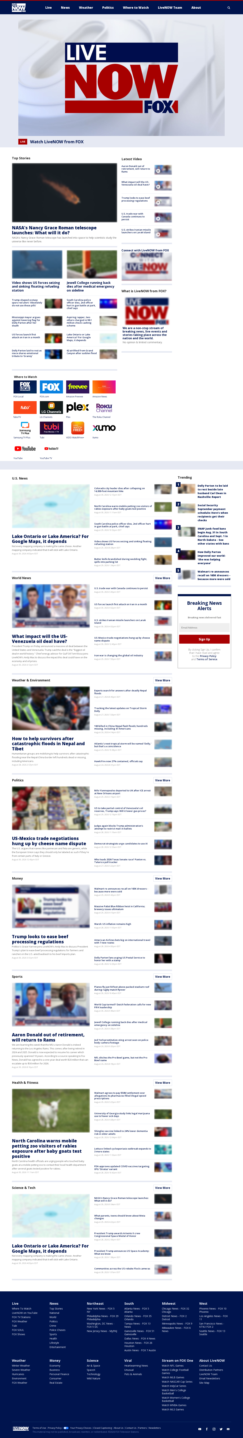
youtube (200, 1429)
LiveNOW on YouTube (25, 1313)
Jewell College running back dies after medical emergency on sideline (90, 286)
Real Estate (55, 1382)
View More (162, 578)
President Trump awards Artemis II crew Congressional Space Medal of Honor (117, 1235)
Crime (52, 1325)
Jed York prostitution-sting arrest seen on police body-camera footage (121, 1041)
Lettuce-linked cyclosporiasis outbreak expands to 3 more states (122, 1150)
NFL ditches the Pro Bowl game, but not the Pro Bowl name (120, 1059)
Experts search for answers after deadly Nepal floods (120, 692)
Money (17, 878)
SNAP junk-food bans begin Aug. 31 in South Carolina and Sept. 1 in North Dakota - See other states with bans (213, 536)
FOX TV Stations (21, 1317)
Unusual (129, 1370)
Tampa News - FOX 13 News (137, 1325)
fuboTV (17, 417)
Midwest (169, 1303)
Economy (54, 1365)
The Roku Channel (101, 417)
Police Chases (57, 1330)
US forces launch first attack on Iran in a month (26, 336)
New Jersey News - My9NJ (102, 1331)
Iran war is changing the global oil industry (118, 655)
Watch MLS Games (173, 1409)
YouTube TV (46, 458)
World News (21, 578)
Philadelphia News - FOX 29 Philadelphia (102, 1317)
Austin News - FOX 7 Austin (140, 1350)
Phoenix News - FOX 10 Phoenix (212, 1310)
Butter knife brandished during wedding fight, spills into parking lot (120, 560)
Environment (19, 1378)
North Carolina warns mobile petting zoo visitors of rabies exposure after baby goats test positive (123, 507)
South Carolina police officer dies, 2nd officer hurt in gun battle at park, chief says (81, 304)
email (228, 1429)
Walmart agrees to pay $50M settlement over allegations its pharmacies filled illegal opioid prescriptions (120, 1095)
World (52, 1317)
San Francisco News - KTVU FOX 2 (211, 1325)
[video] (163, 170)
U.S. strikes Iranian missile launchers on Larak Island (136, 231)
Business (54, 1370)
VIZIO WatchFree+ (75, 437)
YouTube (18, 458)
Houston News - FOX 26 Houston (138, 1344)
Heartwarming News (136, 1365)
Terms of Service (206, 659)
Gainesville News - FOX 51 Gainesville (139, 1332)
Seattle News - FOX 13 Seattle (212, 1332)
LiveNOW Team (208, 1374)
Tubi (42, 437)
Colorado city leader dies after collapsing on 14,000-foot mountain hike (119, 490)
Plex (68, 417)
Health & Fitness (25, 1082)
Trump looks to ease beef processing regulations (136, 199)
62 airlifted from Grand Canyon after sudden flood (82, 352)
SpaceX (91, 1370)
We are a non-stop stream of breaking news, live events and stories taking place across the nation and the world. (145, 333)
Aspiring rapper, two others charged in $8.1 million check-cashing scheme (79, 321)
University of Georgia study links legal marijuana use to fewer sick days (122, 1115)
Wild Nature (93, 1378)
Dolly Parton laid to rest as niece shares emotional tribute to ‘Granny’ (27, 353)
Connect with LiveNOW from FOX (145, 250)
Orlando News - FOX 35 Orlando (138, 1317)
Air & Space (93, 1365)
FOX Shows (18, 1334)
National (54, 1313)
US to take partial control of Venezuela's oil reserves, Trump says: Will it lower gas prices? (120, 809)
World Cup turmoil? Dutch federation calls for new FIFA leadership (122, 1006)
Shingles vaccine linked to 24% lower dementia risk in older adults (121, 1132)
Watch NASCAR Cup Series (177, 1381)
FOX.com (44, 396)
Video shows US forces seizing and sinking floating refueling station (36, 286)
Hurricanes (18, 1374)
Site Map (204, 1382)
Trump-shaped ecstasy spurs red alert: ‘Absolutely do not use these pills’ (27, 302)
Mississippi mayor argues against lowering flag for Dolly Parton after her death (26, 321)
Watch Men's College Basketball (174, 1391)
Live (15, 1303)
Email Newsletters (209, 1378)
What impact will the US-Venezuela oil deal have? (136, 183)
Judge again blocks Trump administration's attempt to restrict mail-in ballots (118, 827)
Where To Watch (21, 1308)
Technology (93, 1374)
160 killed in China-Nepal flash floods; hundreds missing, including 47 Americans (121, 727)
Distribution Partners (211, 1370)
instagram (214, 1429)
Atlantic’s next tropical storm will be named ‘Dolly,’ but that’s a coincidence (122, 745)
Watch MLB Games (173, 1377)
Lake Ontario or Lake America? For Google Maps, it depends (79, 337)
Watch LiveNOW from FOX (56, 142)
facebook (207, 1429)
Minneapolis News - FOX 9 (177, 1323)
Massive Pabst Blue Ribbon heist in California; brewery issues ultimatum (119, 908)
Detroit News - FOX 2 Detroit (174, 1317)
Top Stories (56, 1308)
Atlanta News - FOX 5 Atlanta (136, 1310)
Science (93, 1360)
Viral (128, 1360)
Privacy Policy (208, 656)
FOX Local (18, 396)
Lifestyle (54, 1342)
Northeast (95, 1303)
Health (53, 1338)
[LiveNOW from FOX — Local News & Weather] (23, 7)
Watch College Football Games (175, 1371)
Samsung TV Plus (22, 437)
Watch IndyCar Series (174, 1386)
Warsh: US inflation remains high (112, 924)
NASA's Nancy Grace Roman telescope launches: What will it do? (54, 230)
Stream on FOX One (177, 1360)
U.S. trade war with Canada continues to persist (133, 216)
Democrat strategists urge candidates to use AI (121, 843)
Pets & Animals (133, 1374)
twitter (221, 1429)
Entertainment (57, 1347)
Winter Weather (21, 1365)
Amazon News (100, 396)
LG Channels (46, 417)
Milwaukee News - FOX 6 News (176, 1329)
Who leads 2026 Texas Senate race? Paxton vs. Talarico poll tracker (120, 861)
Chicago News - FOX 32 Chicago (175, 1310)
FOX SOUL (18, 1330)
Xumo (95, 437)
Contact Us (205, 1365)
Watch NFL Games (173, 1365)
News (53, 1303)
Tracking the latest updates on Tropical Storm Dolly (120, 710)
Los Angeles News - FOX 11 (213, 1317)
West (203, 1303)
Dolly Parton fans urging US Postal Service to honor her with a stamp (119, 959)
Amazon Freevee (74, 396)
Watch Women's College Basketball (176, 1399)
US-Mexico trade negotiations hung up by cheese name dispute (122, 639)
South (129, 1303)
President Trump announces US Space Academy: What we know (121, 1252)
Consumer (55, 1378)
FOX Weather (19, 1321)
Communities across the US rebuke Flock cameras (122, 1268)
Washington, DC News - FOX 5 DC (100, 1325)
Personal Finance (59, 1374)
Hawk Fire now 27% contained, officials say (118, 761)
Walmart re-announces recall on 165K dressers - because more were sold (121, 890)
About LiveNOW (212, 1360)
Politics (17, 780)
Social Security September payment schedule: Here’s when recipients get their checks (213, 513)
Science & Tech (23, 1188)
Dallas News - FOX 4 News (139, 1338)
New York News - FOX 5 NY (101, 1310)
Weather (19, 1360)
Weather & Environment (31, 680)
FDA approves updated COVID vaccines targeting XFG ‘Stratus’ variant (121, 1168)
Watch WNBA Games (174, 1405)
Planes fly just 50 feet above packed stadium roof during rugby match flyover (121, 988)
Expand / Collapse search (229, 7)
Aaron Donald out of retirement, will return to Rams (136, 168)
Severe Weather (21, 1370)
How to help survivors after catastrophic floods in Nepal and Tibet (48, 744)
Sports (17, 976)
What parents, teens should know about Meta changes (119, 1217)
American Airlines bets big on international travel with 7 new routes (122, 941)
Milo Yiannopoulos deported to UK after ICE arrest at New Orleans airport (122, 792)
